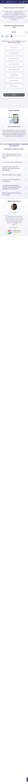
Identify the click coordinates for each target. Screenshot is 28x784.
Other (14, 95)
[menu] (3, 2)
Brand (2, 35)
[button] (12, 2)
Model (7, 35)
